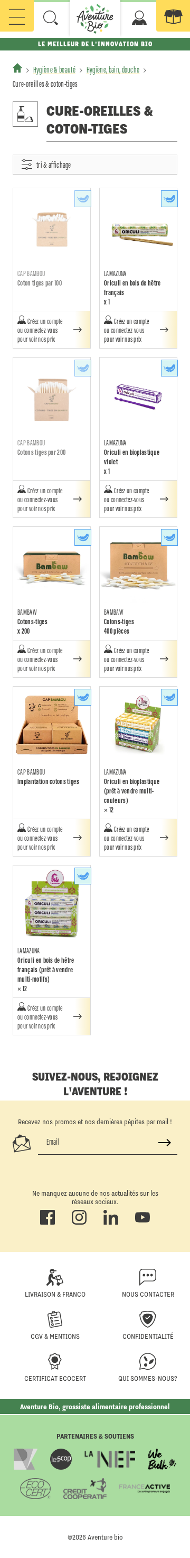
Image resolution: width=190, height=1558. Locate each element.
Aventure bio (105, 1537)
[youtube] (142, 1222)
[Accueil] (17, 68)
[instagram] (79, 1222)
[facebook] (47, 1222)
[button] (51, 18)
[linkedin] (110, 1222)
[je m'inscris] (164, 1142)
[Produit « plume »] (82, 198)
